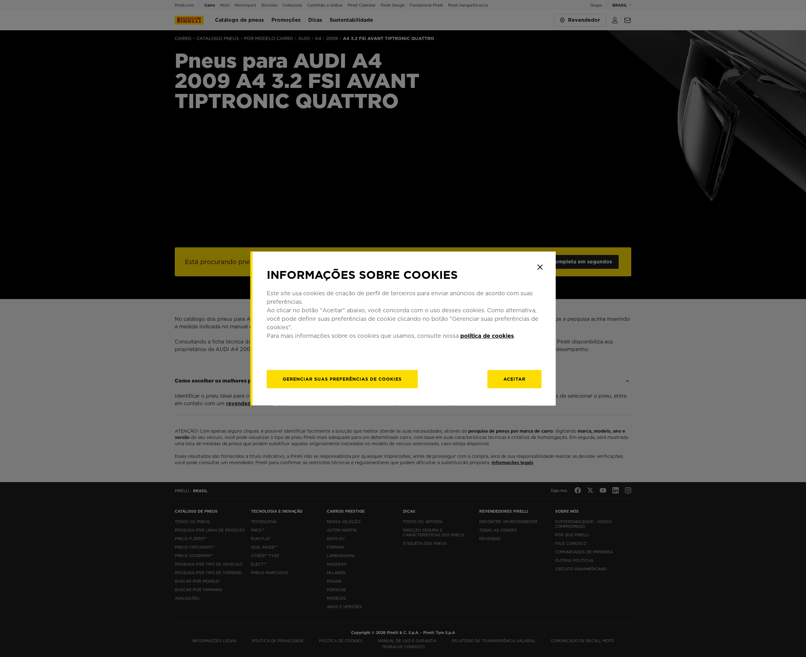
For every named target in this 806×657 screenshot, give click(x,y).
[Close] (540, 267)
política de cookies (487, 335)
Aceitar (514, 379)
